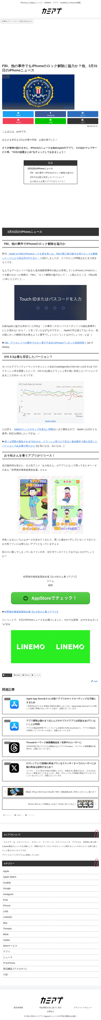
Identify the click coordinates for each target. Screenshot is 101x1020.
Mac (5, 923)
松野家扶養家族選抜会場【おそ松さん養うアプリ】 (31, 611)
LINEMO (7, 917)
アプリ (6, 951)
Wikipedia (68, 107)
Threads (7, 928)
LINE (5, 911)
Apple (18, 675)
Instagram (8, 894)
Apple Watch (9, 877)
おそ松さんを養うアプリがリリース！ (48, 181)
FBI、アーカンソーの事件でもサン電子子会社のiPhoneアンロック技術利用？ (45, 342)
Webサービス (10, 945)
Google (7, 888)
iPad (5, 900)
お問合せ (50, 1011)
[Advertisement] (50, 43)
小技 (5, 974)
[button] (82, 121)
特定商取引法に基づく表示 (50, 1008)
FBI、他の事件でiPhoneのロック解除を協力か (52, 173)
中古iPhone (9, 963)
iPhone (27, 675)
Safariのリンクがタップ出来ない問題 (33, 429)
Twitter (6, 940)
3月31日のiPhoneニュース (40, 168)
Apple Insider (50, 421)
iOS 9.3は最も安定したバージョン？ (47, 177)
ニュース (8, 675)
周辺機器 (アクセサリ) (15, 968)
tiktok (6, 934)
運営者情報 (18, 1008)
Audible (7, 882)
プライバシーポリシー (83, 1008)
